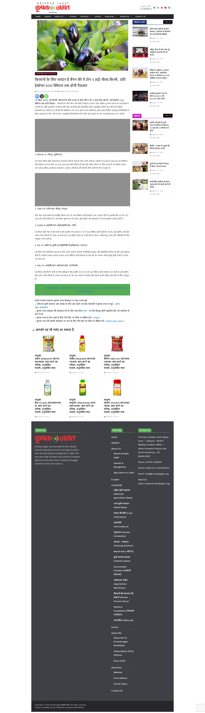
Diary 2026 (119, 661)
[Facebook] (37, 96)
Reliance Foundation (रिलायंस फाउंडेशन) (124, 611)
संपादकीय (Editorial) (123, 620)
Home (38, 17)
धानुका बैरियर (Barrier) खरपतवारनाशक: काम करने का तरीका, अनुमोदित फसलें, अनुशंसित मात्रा (116, 362)
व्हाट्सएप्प (44, 307)
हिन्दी (149, 6)
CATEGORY (84, 17)
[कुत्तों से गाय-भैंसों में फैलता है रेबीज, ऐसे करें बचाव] (140, 169)
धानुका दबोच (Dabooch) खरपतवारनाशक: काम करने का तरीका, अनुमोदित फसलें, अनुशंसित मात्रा (47, 362)
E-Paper (96, 318)
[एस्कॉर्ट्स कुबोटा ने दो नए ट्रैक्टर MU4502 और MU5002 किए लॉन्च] (140, 100)
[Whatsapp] (46, 96)
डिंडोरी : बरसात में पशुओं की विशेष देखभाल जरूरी (160, 147)
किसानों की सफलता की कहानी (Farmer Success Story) (123, 597)
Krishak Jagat (73, 91)
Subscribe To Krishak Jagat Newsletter (121, 641)
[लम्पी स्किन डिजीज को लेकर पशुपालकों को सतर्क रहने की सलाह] (140, 188)
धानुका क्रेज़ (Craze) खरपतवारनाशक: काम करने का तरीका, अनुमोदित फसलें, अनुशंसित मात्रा (48, 406)
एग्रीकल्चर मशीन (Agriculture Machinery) (121, 584)
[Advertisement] (82, 135)
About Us (59, 17)
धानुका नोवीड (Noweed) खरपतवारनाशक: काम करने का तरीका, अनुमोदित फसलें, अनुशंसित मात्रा (82, 362)
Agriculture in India (124, 473)
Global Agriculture (114, 321)
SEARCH (47, 17)
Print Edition (120, 678)
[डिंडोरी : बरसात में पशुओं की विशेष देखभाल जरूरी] (140, 151)
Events (98, 17)
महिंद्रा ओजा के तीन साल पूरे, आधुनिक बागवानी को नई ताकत (160, 52)
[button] (64, 17)
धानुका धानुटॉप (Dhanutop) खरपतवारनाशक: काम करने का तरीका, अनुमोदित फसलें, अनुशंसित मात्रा (82, 406)
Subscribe (109, 17)
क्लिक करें (82, 311)
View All (168, 22)
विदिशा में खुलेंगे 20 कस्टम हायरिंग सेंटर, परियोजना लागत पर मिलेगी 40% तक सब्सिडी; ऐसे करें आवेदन (159, 74)
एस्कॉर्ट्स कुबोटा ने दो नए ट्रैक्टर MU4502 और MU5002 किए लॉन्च (158, 96)
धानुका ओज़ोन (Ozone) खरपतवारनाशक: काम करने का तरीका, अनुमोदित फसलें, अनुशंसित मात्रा (117, 406)
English (143, 6)
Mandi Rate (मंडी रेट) (124, 551)
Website (118, 672)
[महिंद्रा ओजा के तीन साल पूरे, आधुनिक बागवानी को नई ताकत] (140, 56)
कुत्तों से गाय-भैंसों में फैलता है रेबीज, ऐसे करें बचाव (159, 165)
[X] (42, 96)
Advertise (124, 17)
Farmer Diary (120, 684)
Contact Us (140, 17)
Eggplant (63, 91)
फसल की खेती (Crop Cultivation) (46, 74)
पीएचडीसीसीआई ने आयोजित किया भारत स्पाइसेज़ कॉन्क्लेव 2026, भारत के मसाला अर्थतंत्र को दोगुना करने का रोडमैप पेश (85, 289)
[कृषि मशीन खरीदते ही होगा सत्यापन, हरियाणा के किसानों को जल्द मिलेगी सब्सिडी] (140, 36)
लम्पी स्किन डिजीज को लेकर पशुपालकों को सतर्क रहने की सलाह (160, 185)
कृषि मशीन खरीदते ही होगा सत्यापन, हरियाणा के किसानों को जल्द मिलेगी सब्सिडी (160, 32)
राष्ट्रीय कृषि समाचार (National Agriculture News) (123, 494)
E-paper (72, 17)
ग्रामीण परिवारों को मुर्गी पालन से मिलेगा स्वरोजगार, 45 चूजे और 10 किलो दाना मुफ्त (159, 126)
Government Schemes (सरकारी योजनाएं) (122, 570)
